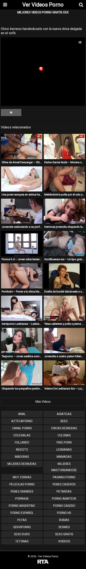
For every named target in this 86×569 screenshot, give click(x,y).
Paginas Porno (64, 477)
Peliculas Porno (22, 484)
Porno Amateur (64, 498)
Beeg (64, 421)
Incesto (22, 449)
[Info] (11, 112)
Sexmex (64, 527)
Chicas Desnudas (64, 428)
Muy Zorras (22, 477)
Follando (22, 442)
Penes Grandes (22, 491)
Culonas (64, 435)
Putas (22, 520)
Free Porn (64, 442)
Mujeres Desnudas (22, 464)
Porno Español (22, 513)
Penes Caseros (64, 484)
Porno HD (64, 513)
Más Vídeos (43, 401)
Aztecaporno (22, 421)
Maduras (22, 456)
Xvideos (64, 541)
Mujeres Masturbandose (64, 467)
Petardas (64, 491)
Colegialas (21, 435)
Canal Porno (22, 428)
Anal (22, 414)
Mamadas (64, 456)
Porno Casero (64, 505)
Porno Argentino (22, 505)
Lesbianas (64, 449)
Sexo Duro (22, 534)
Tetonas (22, 541)
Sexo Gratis (64, 534)
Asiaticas (64, 414)
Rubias (64, 520)
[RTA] (43, 562)
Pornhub (22, 498)
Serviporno (22, 527)
